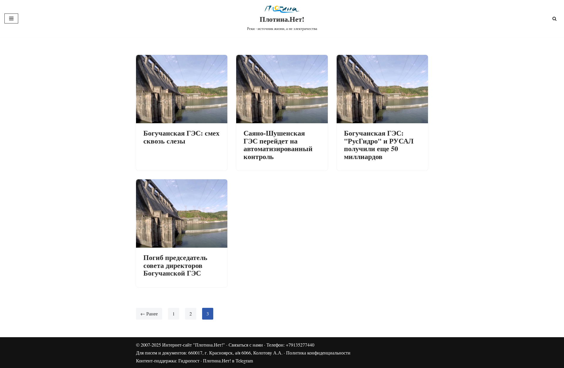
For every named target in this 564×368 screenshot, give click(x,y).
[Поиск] (554, 18)
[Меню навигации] (11, 18)
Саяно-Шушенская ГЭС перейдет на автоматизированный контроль (278, 144)
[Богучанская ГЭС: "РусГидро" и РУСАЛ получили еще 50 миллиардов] (382, 89)
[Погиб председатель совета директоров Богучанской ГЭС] (181, 213)
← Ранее (149, 313)
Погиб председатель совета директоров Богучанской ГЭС (175, 265)
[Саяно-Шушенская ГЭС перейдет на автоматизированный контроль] (282, 89)
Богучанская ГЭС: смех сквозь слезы (181, 137)
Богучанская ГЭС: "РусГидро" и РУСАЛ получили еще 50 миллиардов (379, 144)
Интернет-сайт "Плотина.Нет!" (193, 345)
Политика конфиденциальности (318, 353)
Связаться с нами (246, 345)
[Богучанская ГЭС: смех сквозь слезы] (181, 89)
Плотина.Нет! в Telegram (228, 360)
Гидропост (188, 360)
